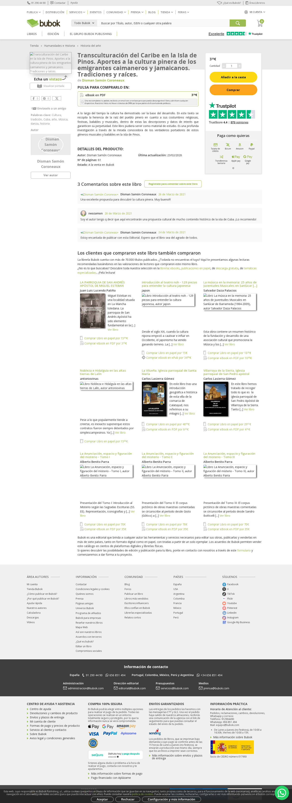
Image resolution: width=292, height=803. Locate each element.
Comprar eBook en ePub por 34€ (168, 357)
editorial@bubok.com (132, 688)
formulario (244, 550)
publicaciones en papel (195, 268)
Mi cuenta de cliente (43, 721)
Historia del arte (90, 45)
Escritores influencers (137, 603)
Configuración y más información (171, 799)
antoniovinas (89, 379)
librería (164, 268)
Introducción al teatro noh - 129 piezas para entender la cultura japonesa (169, 284)
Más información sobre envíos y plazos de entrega (177, 757)
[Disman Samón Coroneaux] (50, 144)
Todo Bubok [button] (82, 23)
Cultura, (57, 115)
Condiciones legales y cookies (92, 589)
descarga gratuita (227, 268)
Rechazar (127, 799)
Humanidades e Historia (59, 45)
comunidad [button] (114, 12)
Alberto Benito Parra (94, 462)
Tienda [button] (165, 12)
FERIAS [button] (182, 12)
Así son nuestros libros (89, 632)
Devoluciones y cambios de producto (54, 713)
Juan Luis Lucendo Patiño (98, 290)
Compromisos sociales (89, 651)
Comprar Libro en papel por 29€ (229, 424)
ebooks (175, 268)
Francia (177, 603)
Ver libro (113, 329)
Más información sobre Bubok (232, 737)
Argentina (178, 594)
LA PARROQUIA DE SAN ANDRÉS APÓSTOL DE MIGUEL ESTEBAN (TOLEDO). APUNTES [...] (102, 285)
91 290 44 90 (38, 3)
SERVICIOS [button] (75, 12)
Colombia (179, 598)
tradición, (37, 119)
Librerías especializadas (138, 612)
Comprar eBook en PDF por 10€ (229, 358)
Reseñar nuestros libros (89, 622)
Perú (176, 617)
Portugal (178, 612)
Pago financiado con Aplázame (111, 778)
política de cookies (142, 794)
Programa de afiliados (88, 613)
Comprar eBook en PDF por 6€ (167, 429)
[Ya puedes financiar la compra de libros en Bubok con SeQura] (115, 754)
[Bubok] (43, 23)
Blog (152, 12)
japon (146, 290)
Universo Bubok (85, 608)
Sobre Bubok (38, 734)
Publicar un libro (134, 594)
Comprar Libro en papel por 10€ (229, 353)
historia (45, 123)
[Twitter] (56, 98)
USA (175, 589)
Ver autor (51, 175)
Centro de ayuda (40, 709)
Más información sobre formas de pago (116, 773)
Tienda (34, 45)
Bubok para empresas (88, 618)
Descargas (33, 617)
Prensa (79, 598)
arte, (55, 119)
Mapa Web (82, 627)
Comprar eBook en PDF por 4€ (228, 429)
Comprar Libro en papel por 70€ (105, 524)
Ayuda (74, 2)
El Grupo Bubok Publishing (91, 34)
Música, (63, 119)
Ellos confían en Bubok (137, 608)
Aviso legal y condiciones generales (52, 738)
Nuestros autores (36, 608)
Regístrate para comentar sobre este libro (173, 184)
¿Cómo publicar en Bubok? (42, 594)
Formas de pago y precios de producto (55, 725)
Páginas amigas (84, 603)
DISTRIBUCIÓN (55, 12)
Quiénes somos (84, 594)
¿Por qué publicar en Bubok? (43, 598)
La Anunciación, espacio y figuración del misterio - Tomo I (106, 455)
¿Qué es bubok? (85, 641)
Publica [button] (32, 12)
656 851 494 (117, 675)
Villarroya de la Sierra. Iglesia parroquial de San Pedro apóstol (226, 372)
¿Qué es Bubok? (232, 3)
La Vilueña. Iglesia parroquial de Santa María (169, 372)
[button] (255, 12)
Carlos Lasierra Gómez (158, 379)
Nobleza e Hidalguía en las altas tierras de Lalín (103, 372)
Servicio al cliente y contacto (48, 730)
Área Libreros (257, 3)
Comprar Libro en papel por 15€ (106, 338)
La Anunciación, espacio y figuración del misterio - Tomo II (168, 455)
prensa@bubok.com (216, 688)
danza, (35, 123)
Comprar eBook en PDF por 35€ (105, 529)
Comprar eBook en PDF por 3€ (105, 343)
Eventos (96, 12)
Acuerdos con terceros (89, 636)
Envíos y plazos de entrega (47, 717)
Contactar (60, 3)
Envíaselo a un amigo (51, 108)
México (177, 608)
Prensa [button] (136, 12)
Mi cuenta (32, 584)
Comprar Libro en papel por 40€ (167, 424)
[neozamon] (83, 213)
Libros (32, 34)
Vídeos (31, 622)
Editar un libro (84, 646)
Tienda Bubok (35, 589)
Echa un (48, 79)
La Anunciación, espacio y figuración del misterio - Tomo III (229, 455)
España (177, 584)
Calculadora (34, 612)
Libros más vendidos (136, 598)
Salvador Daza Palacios (220, 290)
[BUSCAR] (238, 23)
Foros (128, 589)
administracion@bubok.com (86, 688)
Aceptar (102, 799)
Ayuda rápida (34, 603)
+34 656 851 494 (211, 675)
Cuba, (48, 119)
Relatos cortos (133, 617)
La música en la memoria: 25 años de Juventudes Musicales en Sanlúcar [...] (230, 284)
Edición (53, 34)
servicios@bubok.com (175, 688)
